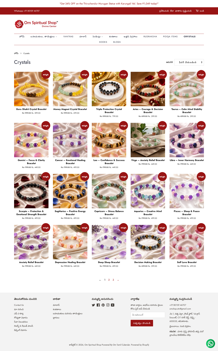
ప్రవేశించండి (164, 10)
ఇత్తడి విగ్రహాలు (130, 36)
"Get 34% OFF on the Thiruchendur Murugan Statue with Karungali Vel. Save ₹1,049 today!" (109, 3)
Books (103, 41)
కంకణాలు (113, 36)
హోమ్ (22, 36)
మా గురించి (19, 309)
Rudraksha (150, 36)
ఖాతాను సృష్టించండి (183, 10)
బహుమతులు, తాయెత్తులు (43, 36)
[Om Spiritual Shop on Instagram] (107, 305)
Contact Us (19, 305)
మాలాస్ (83, 36)
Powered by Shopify (140, 344)
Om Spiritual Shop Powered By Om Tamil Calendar (107, 344)
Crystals (190, 36)
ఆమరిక (169, 62)
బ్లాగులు (56, 317)
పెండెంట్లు (97, 36)
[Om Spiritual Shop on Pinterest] (103, 305)
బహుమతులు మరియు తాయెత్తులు (67, 313)
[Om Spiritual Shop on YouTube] (112, 305)
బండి (202, 10)
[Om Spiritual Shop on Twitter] (93, 305)
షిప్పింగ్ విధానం (20, 330)
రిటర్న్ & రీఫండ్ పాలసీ (23, 325)
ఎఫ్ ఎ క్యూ (18, 313)
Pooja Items (170, 36)
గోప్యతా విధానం (21, 317)
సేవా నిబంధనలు (21, 321)
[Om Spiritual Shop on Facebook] (98, 305)
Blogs (117, 41)
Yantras (68, 36)
